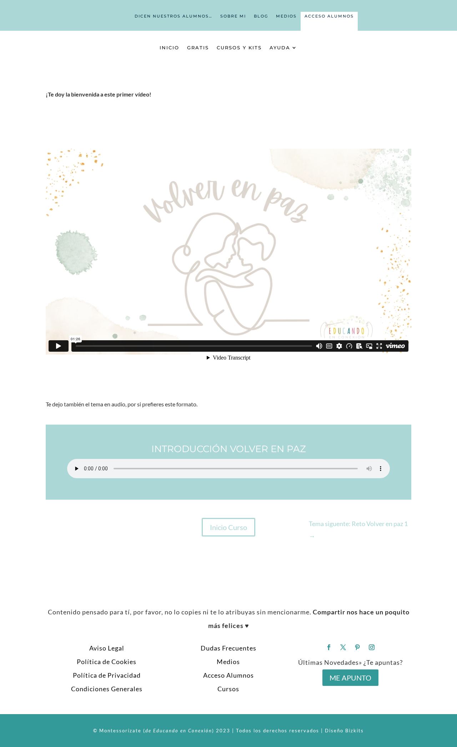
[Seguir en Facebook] (329, 647)
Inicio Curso (228, 527)
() (178, 730)
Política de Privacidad (107, 675)
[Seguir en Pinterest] (357, 647)
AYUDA (280, 47)
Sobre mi (233, 16)
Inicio (169, 47)
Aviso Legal (106, 648)
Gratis (198, 47)
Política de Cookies (106, 662)
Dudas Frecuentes (228, 648)
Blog (261, 16)
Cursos (228, 689)
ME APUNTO (350, 677)
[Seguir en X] (343, 647)
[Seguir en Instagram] (371, 647)
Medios (286, 16)
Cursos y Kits (239, 47)
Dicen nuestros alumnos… (173, 16)
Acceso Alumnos (329, 16)
